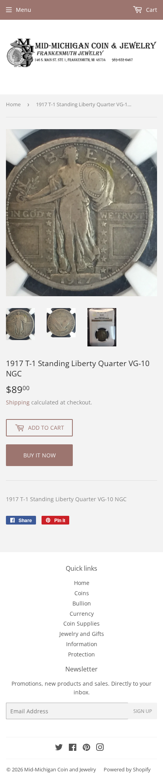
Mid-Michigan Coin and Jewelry (60, 769)
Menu (23, 9)
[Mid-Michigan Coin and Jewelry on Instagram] (100, 748)
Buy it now (39, 455)
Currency (82, 613)
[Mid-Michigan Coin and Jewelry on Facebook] (72, 748)
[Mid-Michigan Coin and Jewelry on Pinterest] (86, 748)
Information (81, 644)
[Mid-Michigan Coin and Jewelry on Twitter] (59, 748)
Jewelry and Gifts (81, 633)
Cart (150, 9)
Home (13, 104)
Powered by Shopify (127, 769)
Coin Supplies (81, 623)
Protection (81, 654)
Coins (81, 593)
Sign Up (142, 711)
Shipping (18, 402)
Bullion (81, 603)
